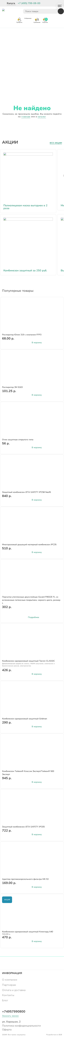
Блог (5, 1000)
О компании (9, 979)
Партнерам (9, 985)
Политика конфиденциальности (21, 1025)
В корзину (37, 342)
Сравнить (58, 305)
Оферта (6, 1029)
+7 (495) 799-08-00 (29, 3)
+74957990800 (13, 1011)
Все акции (56, 143)
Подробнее (33, 617)
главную (25, 116)
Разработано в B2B (54, 1035)
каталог (42, 116)
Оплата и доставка (14, 990)
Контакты (8, 995)
